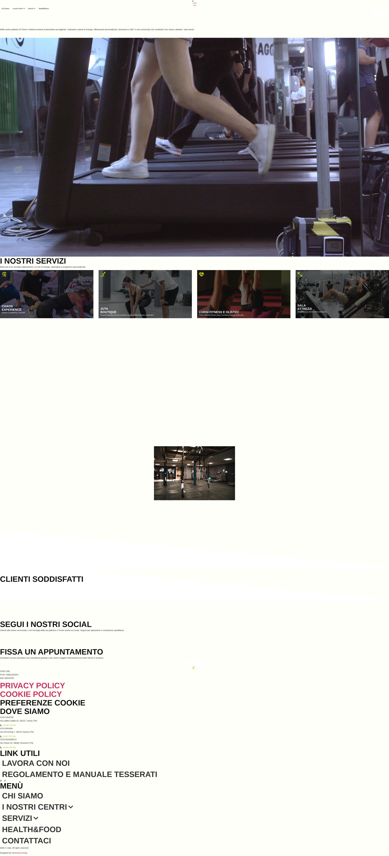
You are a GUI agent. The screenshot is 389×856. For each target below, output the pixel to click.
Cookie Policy (31, 694)
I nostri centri (34, 807)
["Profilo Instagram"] (1, 781)
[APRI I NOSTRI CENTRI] (24, 8)
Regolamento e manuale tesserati (79, 774)
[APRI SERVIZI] (34, 8)
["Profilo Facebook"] (5, 781)
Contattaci (26, 840)
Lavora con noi (36, 763)
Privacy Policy (32, 685)
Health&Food (31, 829)
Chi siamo (22, 795)
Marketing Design (19, 853)
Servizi (17, 818)
